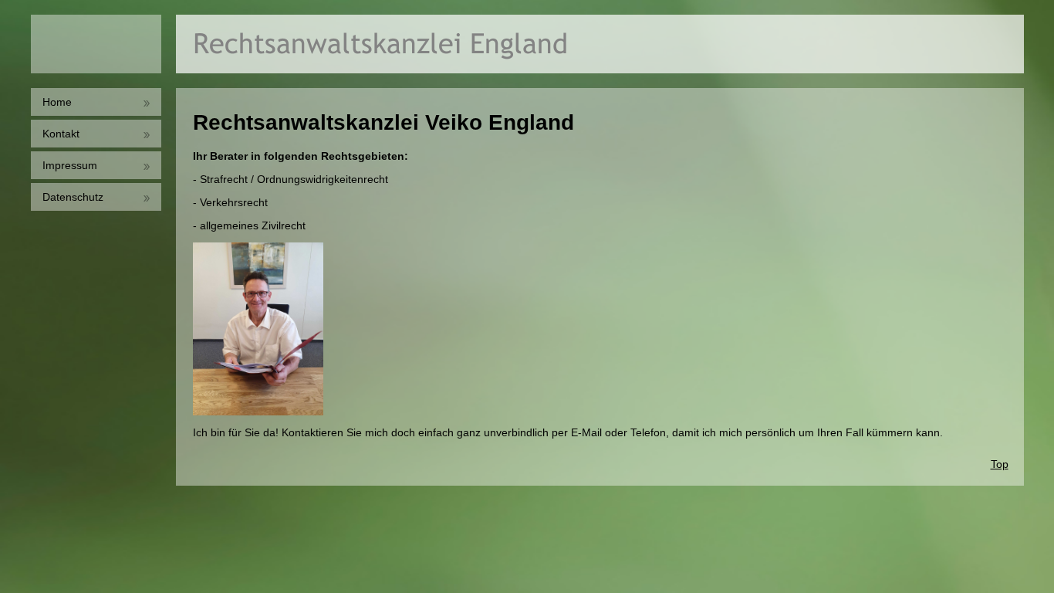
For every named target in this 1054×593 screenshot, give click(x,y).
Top (999, 464)
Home (57, 102)
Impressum (69, 165)
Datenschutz (72, 197)
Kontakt (60, 133)
